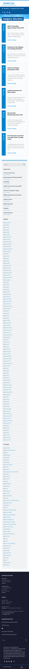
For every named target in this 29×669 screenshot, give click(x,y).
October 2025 (8, 246)
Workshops (7, 565)
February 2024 (8, 294)
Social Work (7, 548)
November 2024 (8, 273)
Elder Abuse (7, 476)
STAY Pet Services (5, 625)
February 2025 (8, 265)
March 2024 (7, 292)
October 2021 (8, 361)
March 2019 (7, 435)
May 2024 (7, 287)
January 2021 (7, 382)
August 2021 (7, 366)
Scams (6, 541)
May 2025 (7, 258)
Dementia (7, 469)
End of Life (7, 479)
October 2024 (8, 275)
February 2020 (8, 409)
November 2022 (8, 330)
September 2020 (8, 392)
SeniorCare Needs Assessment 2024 (13, 69)
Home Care (7, 493)
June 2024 (7, 285)
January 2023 (7, 325)
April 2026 (7, 232)
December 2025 (8, 242)
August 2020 (7, 394)
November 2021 (8, 358)
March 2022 (7, 349)
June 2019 (7, 428)
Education (7, 474)
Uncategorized (8, 555)
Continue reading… (12, 40)
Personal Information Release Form (9, 634)
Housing (6, 498)
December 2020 (8, 385)
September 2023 (8, 306)
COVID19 (6, 467)
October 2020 (8, 390)
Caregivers (7, 460)
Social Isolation (8, 546)
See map (3, 583)
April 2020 (7, 404)
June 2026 (7, 227)
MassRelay (4, 608)
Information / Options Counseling (12, 500)
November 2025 (8, 244)
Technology (7, 550)
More (22, 667)
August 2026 (7, 222)
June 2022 (7, 342)
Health (6, 488)
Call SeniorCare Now (7, 666)
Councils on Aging (8, 464)
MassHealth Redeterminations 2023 (15, 114)
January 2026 (7, 239)
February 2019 (8, 437)
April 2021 (7, 375)
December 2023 (8, 299)
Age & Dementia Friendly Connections (10, 622)
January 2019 (7, 440)
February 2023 (8, 323)
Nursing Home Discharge (10, 522)
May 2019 (7, 430)
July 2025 (7, 253)
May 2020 (7, 401)
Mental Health (8, 517)
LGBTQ (6, 507)
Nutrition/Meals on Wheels (10, 524)
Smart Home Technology (10, 543)
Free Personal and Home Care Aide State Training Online (15, 137)
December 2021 (8, 356)
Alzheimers (7, 457)
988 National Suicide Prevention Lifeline (13, 195)
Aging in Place (7, 455)
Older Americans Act (9, 526)
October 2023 (8, 304)
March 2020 (7, 406)
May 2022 (7, 344)
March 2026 (7, 234)
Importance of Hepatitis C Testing (11, 190)
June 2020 (7, 399)
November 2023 (8, 301)
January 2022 (7, 354)
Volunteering (7, 562)
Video (6, 560)
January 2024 (7, 296)
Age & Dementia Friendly (10, 450)
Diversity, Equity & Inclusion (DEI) (11, 472)
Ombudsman (7, 529)
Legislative (7, 505)
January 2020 (7, 411)
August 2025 (7, 251)
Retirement (7, 536)
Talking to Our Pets (8, 199)
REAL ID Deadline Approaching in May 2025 (15, 27)
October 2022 (8, 332)
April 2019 (7, 432)
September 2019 (8, 421)
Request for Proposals (9, 534)
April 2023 (7, 318)
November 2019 (8, 416)
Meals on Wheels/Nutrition (10, 510)
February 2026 (8, 237)
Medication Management (10, 515)
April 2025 (7, 261)
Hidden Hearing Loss (8, 213)
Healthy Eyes (6, 181)
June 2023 (7, 313)
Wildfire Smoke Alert (8, 204)
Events (6, 481)
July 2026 (7, 225)
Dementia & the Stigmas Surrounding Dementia (15, 48)
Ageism (6, 452)
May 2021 (7, 373)
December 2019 (8, 413)
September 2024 (8, 277)
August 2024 (7, 280)
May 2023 (7, 316)
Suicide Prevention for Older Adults (14, 91)
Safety (6, 538)
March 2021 (7, 378)
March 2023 (7, 320)
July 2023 (7, 311)
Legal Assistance (8, 503)
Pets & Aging (7, 531)
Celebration (7, 462)
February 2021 (8, 380)
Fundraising (7, 486)
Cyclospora (6, 208)
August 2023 (7, 308)
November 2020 (8, 387)
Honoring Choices (8, 495)
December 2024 (8, 270)
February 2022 (8, 351)
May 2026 (7, 230)
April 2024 (7, 289)
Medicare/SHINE (8, 512)
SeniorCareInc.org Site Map (7, 631)
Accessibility (7, 448)
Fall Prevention (8, 483)
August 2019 (7, 423)
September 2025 (8, 249)
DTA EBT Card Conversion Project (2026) (12, 186)
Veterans (7, 557)
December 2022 (8, 327)
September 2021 (8, 363)
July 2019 (7, 425)
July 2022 (7, 339)
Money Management (9, 519)
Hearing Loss (7, 491)
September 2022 (8, 335)
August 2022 (7, 337)
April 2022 (7, 347)
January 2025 (7, 268)
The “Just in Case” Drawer (9, 173)
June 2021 (7, 370)
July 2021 (7, 368)
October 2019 (8, 418)
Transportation (8, 553)
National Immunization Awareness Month (13, 177)
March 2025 (7, 263)
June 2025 (7, 256)
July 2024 (7, 282)
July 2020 (7, 397)
